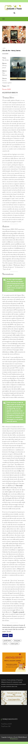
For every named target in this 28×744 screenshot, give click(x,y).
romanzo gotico (14, 643)
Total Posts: (4, 726)
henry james (17, 640)
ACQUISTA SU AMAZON (10, 92)
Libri (4, 48)
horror (5, 643)
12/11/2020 (5, 53)
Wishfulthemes (14, 739)
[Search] (14, 13)
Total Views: (4, 724)
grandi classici (7, 640)
